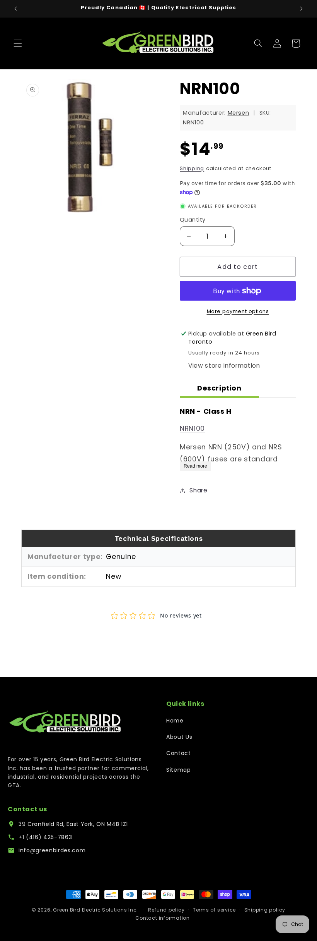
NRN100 (192, 428)
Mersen (238, 113)
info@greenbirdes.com (52, 850)
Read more (195, 466)
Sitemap (178, 770)
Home (175, 720)
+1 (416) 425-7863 (45, 837)
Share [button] (198, 490)
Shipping (192, 168)
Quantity (193, 220)
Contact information (162, 918)
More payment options (238, 311)
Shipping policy (265, 910)
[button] (18, 43)
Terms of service (214, 910)
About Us (179, 737)
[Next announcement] (301, 8)
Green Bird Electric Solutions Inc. (95, 910)
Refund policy (166, 910)
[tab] (219, 389)
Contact (178, 753)
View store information (224, 365)
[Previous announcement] (15, 8)
